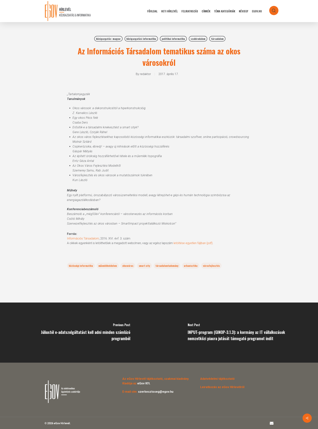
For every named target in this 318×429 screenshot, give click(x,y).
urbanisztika (190, 266)
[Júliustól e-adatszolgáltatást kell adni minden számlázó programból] (79, 333)
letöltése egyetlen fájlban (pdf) (193, 243)
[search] (271, 9)
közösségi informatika (81, 266)
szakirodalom (198, 39)
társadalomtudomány (167, 266)
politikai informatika (173, 39)
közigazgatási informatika (141, 39)
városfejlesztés (211, 266)
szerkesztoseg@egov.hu (155, 391)
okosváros (127, 266)
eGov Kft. (143, 383)
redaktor (145, 74)
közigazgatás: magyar (108, 39)
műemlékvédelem (107, 266)
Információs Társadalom (83, 238)
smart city (144, 266)
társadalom (217, 39)
